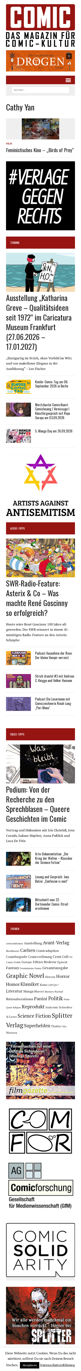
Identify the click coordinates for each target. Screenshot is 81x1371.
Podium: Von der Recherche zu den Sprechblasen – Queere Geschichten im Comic (38, 804)
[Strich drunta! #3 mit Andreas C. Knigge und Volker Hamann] (18, 685)
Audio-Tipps (17, 528)
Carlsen (27, 950)
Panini (40, 998)
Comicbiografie (16, 957)
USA (64, 1026)
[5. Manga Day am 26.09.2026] (18, 440)
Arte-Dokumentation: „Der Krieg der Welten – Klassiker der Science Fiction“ (53, 858)
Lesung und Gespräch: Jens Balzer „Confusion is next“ (52, 879)
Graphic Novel (25, 976)
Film (9, 143)
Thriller (56, 1026)
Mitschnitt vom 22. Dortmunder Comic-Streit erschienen (51, 904)
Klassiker (30, 984)
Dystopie (26, 962)
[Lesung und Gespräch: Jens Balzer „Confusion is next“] (18, 886)
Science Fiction (34, 1016)
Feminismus (27, 968)
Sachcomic (51, 1007)
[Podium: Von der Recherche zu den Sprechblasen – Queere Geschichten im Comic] (40, 780)
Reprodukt (33, 1006)
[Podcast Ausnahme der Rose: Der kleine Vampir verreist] (18, 662)
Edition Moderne (44, 962)
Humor (13, 984)
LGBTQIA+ (53, 985)
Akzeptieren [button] (29, 1365)
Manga (28, 991)
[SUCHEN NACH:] (40, 89)
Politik (55, 998)
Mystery (49, 991)
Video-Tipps (17, 734)
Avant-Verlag (56, 943)
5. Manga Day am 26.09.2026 (53, 431)
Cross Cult (61, 956)
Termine (15, 242)
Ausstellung (33, 943)
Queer (9, 1007)
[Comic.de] (40, 25)
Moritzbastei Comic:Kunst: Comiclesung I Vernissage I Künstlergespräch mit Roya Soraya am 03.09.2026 (52, 411)
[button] (40, 60)
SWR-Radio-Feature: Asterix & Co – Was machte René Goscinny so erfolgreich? (37, 598)
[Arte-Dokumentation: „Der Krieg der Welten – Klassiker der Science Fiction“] (18, 863)
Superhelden (37, 1025)
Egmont (62, 962)
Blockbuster (12, 950)
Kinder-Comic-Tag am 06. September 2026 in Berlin (51, 384)
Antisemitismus (14, 943)
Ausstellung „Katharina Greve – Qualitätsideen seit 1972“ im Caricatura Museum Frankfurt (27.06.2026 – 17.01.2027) (39, 322)
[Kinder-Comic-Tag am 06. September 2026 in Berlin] (18, 390)
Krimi (43, 985)
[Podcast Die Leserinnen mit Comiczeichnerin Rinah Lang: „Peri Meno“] (18, 708)
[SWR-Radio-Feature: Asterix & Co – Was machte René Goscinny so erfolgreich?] (40, 574)
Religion (17, 1007)
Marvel (39, 991)
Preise (66, 999)
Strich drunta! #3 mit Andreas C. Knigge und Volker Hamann (54, 678)
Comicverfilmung (40, 957)
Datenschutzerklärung (57, 1365)
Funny (38, 968)
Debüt (17, 962)
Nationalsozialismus (19, 999)
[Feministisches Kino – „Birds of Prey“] (40, 136)
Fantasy (12, 967)
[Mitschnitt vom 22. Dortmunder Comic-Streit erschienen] (18, 908)
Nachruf (59, 991)
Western (11, 1033)
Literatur (14, 991)
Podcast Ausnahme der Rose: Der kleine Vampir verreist (53, 655)
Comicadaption (47, 950)
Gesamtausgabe (55, 967)
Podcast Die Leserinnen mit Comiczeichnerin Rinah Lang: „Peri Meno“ (53, 703)
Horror (63, 976)
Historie (50, 977)
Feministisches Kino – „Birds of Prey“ (40, 150)
